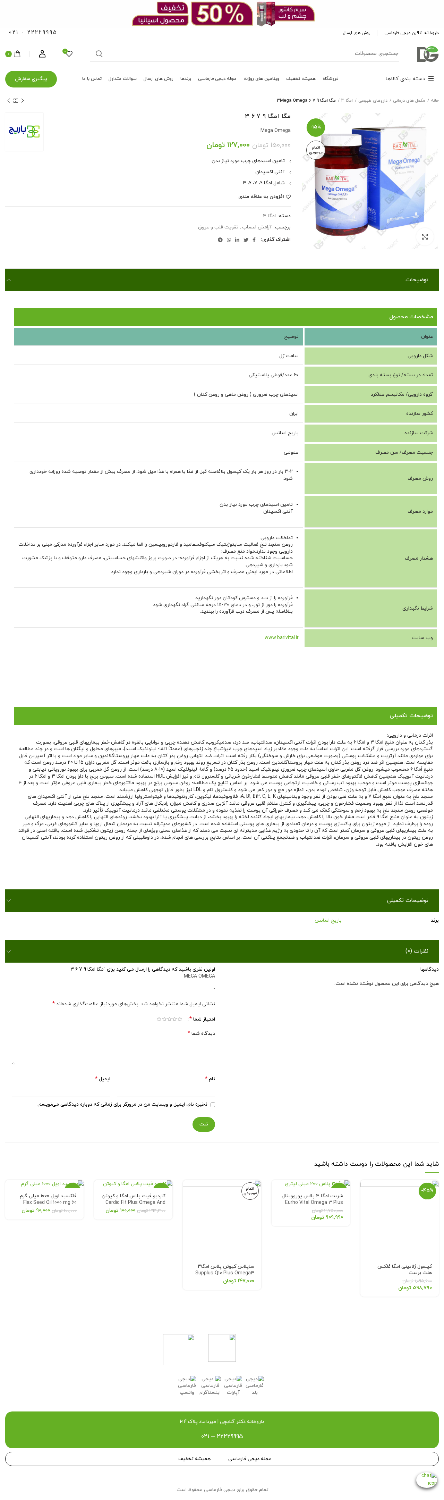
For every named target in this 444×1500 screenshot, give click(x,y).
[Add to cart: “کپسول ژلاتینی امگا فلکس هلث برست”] (365, 1191)
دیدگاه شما (201, 1033)
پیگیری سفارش (31, 79)
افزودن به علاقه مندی (261, 196)
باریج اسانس (328, 920)
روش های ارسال (356, 33)
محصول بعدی (8, 100)
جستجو (99, 54)
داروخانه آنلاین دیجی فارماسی (411, 33)
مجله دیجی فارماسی (250, 1459)
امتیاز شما (202, 1019)
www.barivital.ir (282, 638)
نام (210, 1079)
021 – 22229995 (222, 1436)
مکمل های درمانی (409, 101)
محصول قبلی (22, 100)
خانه (435, 101)
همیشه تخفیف (194, 1459)
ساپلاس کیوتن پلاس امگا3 (224, 1269)
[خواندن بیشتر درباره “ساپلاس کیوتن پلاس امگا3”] (188, 1191)
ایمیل (102, 1079)
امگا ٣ (347, 101)
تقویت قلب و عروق (218, 228)
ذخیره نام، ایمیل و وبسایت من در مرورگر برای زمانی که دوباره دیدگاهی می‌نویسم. (122, 1104)
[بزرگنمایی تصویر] (425, 236)
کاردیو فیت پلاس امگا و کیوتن (133, 1203)
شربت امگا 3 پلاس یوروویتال (312, 1203)
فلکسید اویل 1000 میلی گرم (48, 1199)
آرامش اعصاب (257, 228)
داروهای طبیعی (372, 101)
